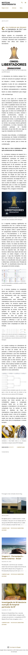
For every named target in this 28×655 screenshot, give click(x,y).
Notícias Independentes (9, 3)
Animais (14, 8)
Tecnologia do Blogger (15, 647)
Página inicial (5, 8)
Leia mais (4, 530)
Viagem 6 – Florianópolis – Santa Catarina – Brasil (13, 557)
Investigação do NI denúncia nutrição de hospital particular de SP (14, 604)
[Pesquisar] (22, 2)
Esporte (11, 447)
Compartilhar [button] (21, 447)
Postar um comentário (17, 528)
